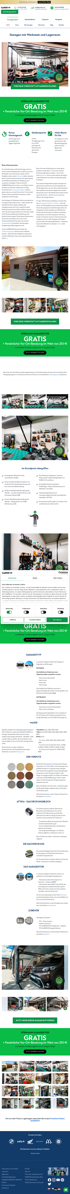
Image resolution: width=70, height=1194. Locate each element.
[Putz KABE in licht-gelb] (20, 770)
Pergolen (58, 19)
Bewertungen (28, 25)
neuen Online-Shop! (44, 2)
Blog (51, 25)
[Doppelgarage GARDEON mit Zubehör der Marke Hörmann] (12, 305)
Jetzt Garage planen (9, 12)
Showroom (41, 25)
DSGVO (4, 1182)
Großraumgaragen (8, 231)
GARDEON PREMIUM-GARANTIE (12, 1180)
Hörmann (64, 895)
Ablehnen (13, 620)
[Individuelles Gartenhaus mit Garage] (20, 668)
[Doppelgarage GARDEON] (12, 401)
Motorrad (20, 176)
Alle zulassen (57, 620)
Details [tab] (35, 578)
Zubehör (46, 934)
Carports (45, 19)
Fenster (59, 224)
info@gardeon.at (40, 7)
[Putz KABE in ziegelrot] (20, 779)
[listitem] (35, 1153)
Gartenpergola (7, 223)
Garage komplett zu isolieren (49, 203)
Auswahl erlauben (35, 620)
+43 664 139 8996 (59, 7)
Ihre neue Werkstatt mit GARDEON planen (35, 86)
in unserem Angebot (18, 190)
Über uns (27, 1171)
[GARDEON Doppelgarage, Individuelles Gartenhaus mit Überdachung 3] (29, 668)
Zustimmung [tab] (12, 578)
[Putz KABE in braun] (29, 779)
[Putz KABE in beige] (12, 779)
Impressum (5, 1171)
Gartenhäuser (30, 19)
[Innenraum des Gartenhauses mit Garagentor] (29, 924)
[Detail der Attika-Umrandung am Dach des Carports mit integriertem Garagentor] (29, 815)
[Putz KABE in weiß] (12, 770)
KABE (47, 766)
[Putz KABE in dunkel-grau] (20, 788)
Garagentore (52, 905)
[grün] (29, 788)
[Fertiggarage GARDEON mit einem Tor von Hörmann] (10, 1066)
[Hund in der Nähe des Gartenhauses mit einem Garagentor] (20, 880)
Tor (51, 171)
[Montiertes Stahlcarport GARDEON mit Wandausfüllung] (35, 268)
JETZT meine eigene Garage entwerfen (35, 1020)
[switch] (26, 612)
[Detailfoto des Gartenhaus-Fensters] (20, 924)
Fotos (17, 25)
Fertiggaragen (12, 20)
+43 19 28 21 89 (21, 7)
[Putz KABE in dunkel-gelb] (29, 770)
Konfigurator (20, 752)
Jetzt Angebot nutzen (35, 120)
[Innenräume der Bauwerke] (35, 967)
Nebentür (43, 175)
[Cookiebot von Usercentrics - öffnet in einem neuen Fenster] (60, 572)
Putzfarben (47, 796)
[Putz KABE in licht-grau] (12, 788)
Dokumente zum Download (10, 1169)
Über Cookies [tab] (58, 578)
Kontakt (61, 25)
